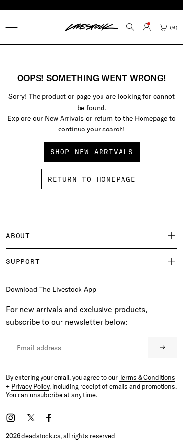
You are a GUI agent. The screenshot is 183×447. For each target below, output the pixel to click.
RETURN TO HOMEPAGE (92, 179)
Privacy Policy (30, 386)
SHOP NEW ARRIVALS (91, 152)
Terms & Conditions (147, 377)
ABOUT (18, 235)
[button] (11, 27)
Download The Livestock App (51, 289)
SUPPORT (23, 261)
